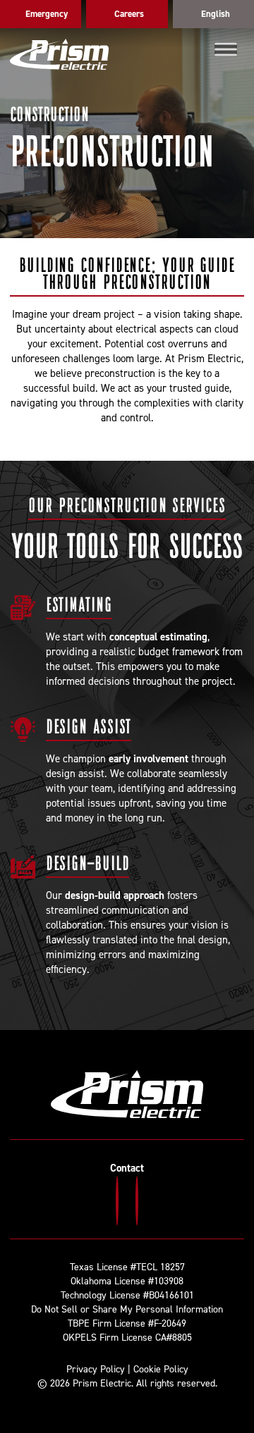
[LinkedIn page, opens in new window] (136, 1201)
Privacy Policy (95, 1369)
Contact (127, 1168)
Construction (49, 113)
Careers (129, 14)
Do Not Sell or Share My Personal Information (127, 1309)
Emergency (46, 14)
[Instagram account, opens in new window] (117, 1201)
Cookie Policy (160, 1369)
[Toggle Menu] (225, 49)
